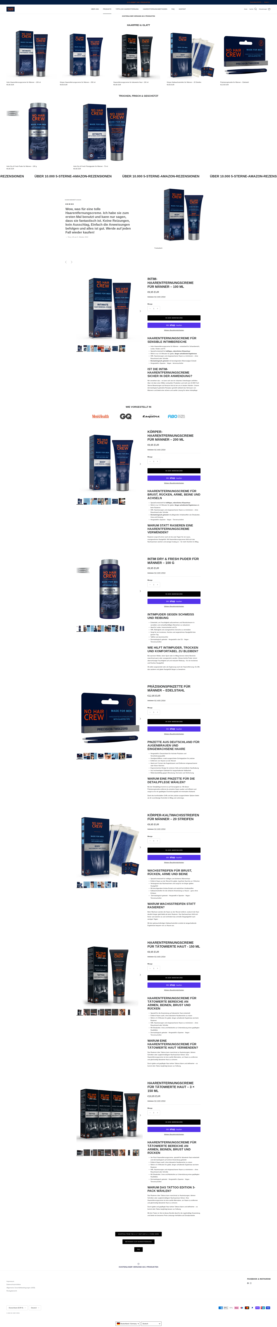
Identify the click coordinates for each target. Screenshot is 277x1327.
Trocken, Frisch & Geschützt (138, 96)
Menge (149, 304)
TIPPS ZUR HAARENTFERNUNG (127, 9)
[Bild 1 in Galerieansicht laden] (109, 310)
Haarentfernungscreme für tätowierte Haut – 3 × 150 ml (170, 1087)
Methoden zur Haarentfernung (138, 1242)
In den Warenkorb (174, 318)
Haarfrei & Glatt (138, 25)
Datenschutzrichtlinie (13, 1284)
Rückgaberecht (11, 1291)
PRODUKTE (107, 9)
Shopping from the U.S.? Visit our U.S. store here (138, 1234)
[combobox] (128, 1323)
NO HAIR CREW (159, 297)
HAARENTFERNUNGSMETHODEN (155, 9)
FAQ (173, 9)
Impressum (10, 1281)
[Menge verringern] (149, 308)
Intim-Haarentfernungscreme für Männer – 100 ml (170, 282)
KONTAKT (182, 9)
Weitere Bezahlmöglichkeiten (174, 330)
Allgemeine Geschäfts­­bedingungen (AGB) (20, 1288)
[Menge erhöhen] (158, 308)
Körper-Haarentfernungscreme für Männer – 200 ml (170, 435)
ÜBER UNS (95, 9)
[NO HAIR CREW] (10, 9)
